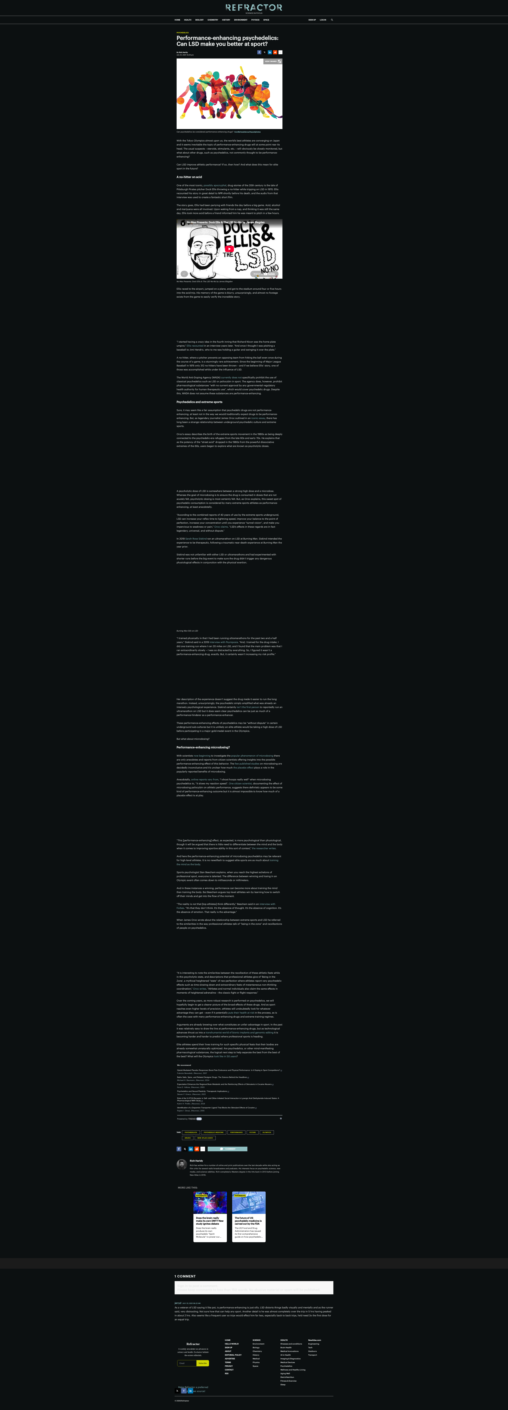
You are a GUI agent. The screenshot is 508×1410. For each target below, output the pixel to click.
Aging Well (285, 1373)
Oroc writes (199, 988)
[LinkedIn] (270, 52)
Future (253, 1132)
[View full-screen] (279, 61)
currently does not (231, 377)
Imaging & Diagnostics (290, 1358)
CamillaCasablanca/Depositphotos (247, 132)
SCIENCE (256, 1340)
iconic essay (258, 418)
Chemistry (257, 1351)
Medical (256, 1358)
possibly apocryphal (215, 185)
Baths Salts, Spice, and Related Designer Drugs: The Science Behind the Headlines (212, 1077)
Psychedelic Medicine (213, 1132)
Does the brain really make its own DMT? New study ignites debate (210, 1220)
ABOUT (228, 1351)
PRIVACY (229, 1366)
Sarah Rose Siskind (196, 538)
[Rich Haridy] (182, 1164)
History (256, 1355)
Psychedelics (183, 32)
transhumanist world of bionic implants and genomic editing (239, 1032)
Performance (236, 1132)
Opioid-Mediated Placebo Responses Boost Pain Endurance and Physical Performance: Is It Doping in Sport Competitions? (228, 1070)
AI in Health (285, 1355)
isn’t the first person (248, 707)
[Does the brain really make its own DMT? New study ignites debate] (210, 1203)
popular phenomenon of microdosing (252, 755)
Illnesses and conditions (291, 1344)
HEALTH (187, 20)
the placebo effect (243, 767)
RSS (226, 1373)
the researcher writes (264, 848)
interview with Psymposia (224, 642)
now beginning (202, 755)
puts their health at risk (241, 1012)
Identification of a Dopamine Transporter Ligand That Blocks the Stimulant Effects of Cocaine (216, 1108)
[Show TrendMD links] (281, 1118)
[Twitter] (265, 52)
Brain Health (286, 1347)
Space (255, 1366)
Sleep (282, 1384)
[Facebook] (259, 52)
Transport (312, 1355)
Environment (258, 1344)
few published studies (247, 763)
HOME (177, 20)
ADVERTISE (230, 1358)
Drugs (188, 1138)
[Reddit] (275, 52)
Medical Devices (287, 1362)
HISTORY (226, 20)
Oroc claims (221, 526)
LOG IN (323, 20)
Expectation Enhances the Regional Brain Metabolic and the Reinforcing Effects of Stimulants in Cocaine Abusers (224, 1084)
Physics (256, 1362)
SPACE (266, 20)
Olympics (267, 1132)
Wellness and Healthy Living (292, 1370)
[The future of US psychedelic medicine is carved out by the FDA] (249, 1203)
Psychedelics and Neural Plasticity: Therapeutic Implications (202, 1091)
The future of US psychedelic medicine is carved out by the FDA (248, 1220)
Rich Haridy (196, 1160)
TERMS (228, 1362)
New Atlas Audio (205, 1138)
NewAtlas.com (314, 1340)
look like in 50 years (225, 1056)
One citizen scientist (240, 783)
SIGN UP (312, 20)
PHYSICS (255, 20)
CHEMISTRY (213, 20)
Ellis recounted (195, 345)
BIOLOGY (199, 20)
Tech (310, 1347)
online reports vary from (204, 779)
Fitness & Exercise (288, 1381)
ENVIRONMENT (240, 20)
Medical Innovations (289, 1351)
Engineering (313, 1344)
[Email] (280, 52)
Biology (256, 1347)
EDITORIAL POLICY (233, 1355)
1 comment (230, 1149)
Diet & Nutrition (287, 1377)
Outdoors (312, 1351)
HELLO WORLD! (232, 1344)
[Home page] (254, 8)
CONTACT (229, 1370)
